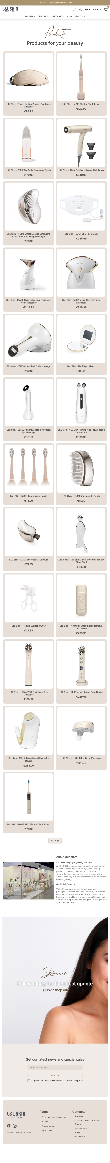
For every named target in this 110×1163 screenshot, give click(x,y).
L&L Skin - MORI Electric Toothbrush (81, 104)
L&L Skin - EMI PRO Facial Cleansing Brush (28, 170)
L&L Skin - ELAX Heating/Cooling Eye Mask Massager (28, 105)
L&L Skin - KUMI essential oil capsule (28, 559)
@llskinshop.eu (55, 990)
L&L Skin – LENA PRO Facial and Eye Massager (29, 693)
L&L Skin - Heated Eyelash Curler (29, 625)
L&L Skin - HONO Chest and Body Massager (28, 366)
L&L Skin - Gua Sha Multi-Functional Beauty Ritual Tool (81, 561)
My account (47, 1130)
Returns (45, 1121)
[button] (55, 840)
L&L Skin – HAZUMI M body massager (81, 758)
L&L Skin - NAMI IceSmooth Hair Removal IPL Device (81, 627)
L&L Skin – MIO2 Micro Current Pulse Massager (81, 301)
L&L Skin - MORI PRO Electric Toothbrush (28, 824)
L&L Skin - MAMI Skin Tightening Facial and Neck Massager (28, 301)
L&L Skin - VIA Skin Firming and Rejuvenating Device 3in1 (81, 431)
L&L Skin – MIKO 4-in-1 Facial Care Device (81, 692)
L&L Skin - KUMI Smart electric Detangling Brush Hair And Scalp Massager (28, 235)
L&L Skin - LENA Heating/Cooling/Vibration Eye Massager (29, 431)
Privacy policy (48, 1126)
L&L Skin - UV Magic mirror (81, 366)
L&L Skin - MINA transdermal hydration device (28, 759)
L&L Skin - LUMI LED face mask (81, 234)
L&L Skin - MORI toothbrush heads (28, 496)
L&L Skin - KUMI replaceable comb (81, 496)
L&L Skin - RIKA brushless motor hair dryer (81, 170)
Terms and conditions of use (54, 1117)
